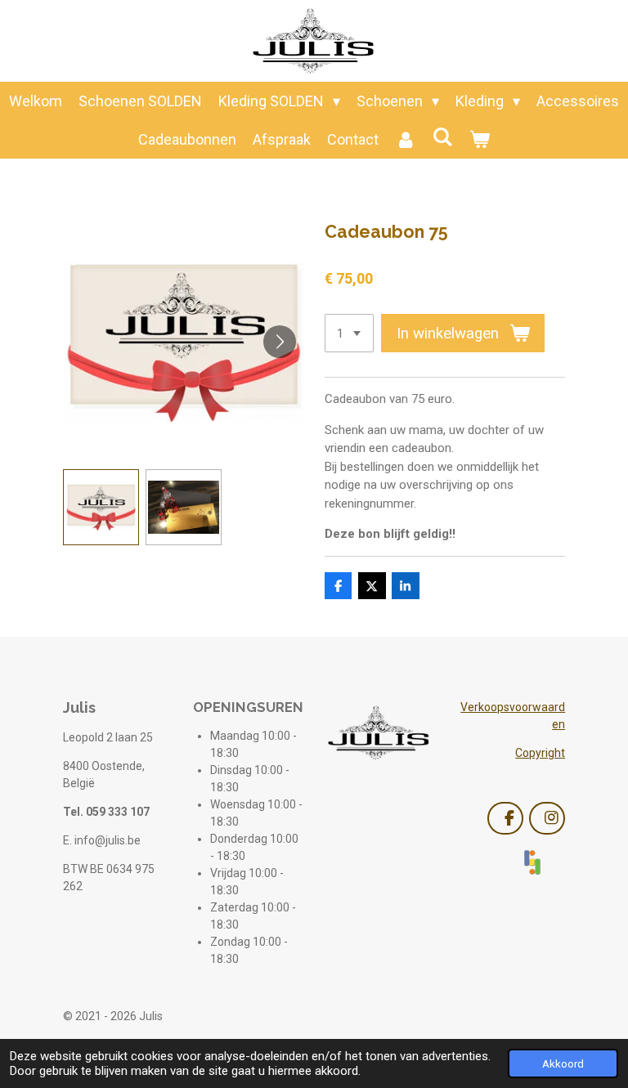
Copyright (540, 752)
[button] (101, 507)
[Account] (405, 139)
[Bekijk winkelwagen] (479, 139)
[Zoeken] (442, 137)
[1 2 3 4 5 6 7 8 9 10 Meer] (349, 333)
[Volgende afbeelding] (279, 341)
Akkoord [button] (563, 1063)
